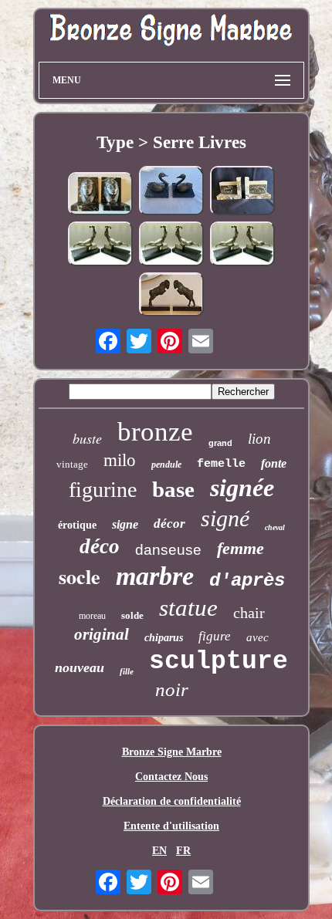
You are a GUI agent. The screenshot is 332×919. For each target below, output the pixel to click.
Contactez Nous (171, 776)
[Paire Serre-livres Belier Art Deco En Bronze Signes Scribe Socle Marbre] (171, 295)
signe (125, 524)
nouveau (79, 667)
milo (119, 460)
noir (171, 689)
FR (183, 850)
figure (214, 636)
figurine (103, 490)
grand (220, 443)
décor (169, 523)
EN (159, 850)
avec (257, 637)
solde (132, 615)
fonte (273, 463)
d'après (247, 580)
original (101, 634)
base (173, 489)
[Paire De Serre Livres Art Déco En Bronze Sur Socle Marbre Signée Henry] (171, 191)
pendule (166, 464)
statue (188, 607)
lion (259, 439)
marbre (155, 576)
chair (249, 612)
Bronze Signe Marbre (172, 752)
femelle (221, 464)
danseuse (168, 550)
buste (87, 438)
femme (240, 548)
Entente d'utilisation (171, 826)
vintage (72, 464)
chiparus (163, 638)
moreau (92, 615)
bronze (155, 432)
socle (79, 576)
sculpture (218, 661)
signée (242, 488)
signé (225, 518)
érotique (77, 525)
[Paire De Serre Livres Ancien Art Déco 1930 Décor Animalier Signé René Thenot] (242, 191)
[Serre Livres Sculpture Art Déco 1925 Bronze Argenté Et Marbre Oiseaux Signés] (100, 245)
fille (127, 671)
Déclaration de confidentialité (172, 801)
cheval (275, 527)
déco (100, 546)
